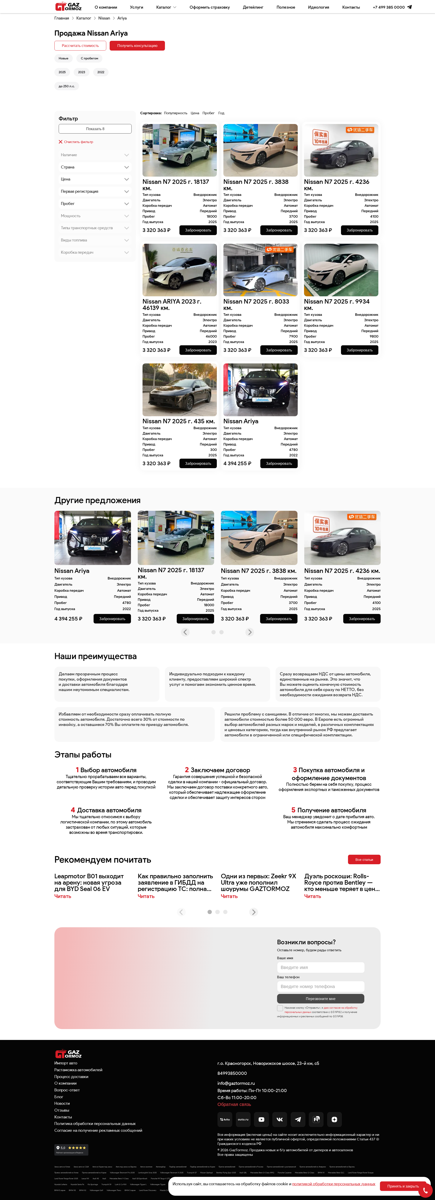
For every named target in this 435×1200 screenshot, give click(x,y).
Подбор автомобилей (177, 1167)
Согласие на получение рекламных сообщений (98, 1130)
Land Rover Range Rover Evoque (360, 1172)
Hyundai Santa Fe (77, 1184)
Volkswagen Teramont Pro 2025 (122, 1172)
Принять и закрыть (403, 1186)
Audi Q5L (243, 1172)
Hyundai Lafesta (60, 1184)
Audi (104, 1178)
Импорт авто (65, 1063)
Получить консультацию (137, 46)
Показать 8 (95, 129)
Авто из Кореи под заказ (102, 1167)
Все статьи (364, 859)
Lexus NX (85, 1178)
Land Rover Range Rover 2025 (66, 1178)
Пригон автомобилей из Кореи (94, 1172)
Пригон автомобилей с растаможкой (281, 1167)
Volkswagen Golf (96, 1190)
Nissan (104, 18)
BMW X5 (72, 1190)
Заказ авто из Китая (62, 1167)
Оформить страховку (210, 7)
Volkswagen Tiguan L (138, 1184)
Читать (62, 896)
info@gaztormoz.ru (236, 1083)
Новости (62, 1103)
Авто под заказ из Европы (126, 1167)
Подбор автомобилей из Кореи (202, 1167)
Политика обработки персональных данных (95, 1123)
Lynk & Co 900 (120, 1184)
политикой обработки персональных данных (333, 1183)
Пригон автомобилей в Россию (251, 1167)
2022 (100, 72)
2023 (81, 72)
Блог (58, 1096)
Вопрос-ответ (67, 1090)
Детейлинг (253, 7)
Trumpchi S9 (106, 1184)
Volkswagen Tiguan (157, 1184)
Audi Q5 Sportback (139, 1178)
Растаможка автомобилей (78, 1069)
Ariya (122, 18)
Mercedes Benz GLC (336, 1172)
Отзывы (61, 1110)
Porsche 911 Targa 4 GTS (160, 1178)
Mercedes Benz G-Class (304, 1172)
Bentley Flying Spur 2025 (226, 1172)
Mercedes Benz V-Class (119, 1178)
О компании (106, 7)
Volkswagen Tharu (114, 1190)
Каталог (163, 7)
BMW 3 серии (130, 1190)
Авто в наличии (146, 1167)
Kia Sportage (93, 1184)
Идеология (318, 7)
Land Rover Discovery (147, 1190)
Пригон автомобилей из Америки (313, 1167)
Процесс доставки (71, 1076)
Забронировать (198, 230)
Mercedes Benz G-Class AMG (262, 1172)
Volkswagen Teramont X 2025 (171, 1172)
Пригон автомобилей (227, 1167)
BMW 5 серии (59, 1190)
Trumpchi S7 (192, 1172)
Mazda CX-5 (165, 1190)
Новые (63, 58)
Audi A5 (96, 1178)
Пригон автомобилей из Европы (342, 1167)
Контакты (351, 7)
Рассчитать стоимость (80, 46)
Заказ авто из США (81, 1167)
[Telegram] (409, 7)
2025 (62, 72)
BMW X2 (82, 1190)
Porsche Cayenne (284, 1172)
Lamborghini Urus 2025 (147, 1172)
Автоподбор (161, 1167)
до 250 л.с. (67, 86)
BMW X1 (321, 1172)
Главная (61, 18)
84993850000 (232, 1073)
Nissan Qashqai (206, 1172)
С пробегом (89, 58)
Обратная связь (234, 1104)
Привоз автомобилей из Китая (66, 1172)
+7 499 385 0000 (389, 7)
